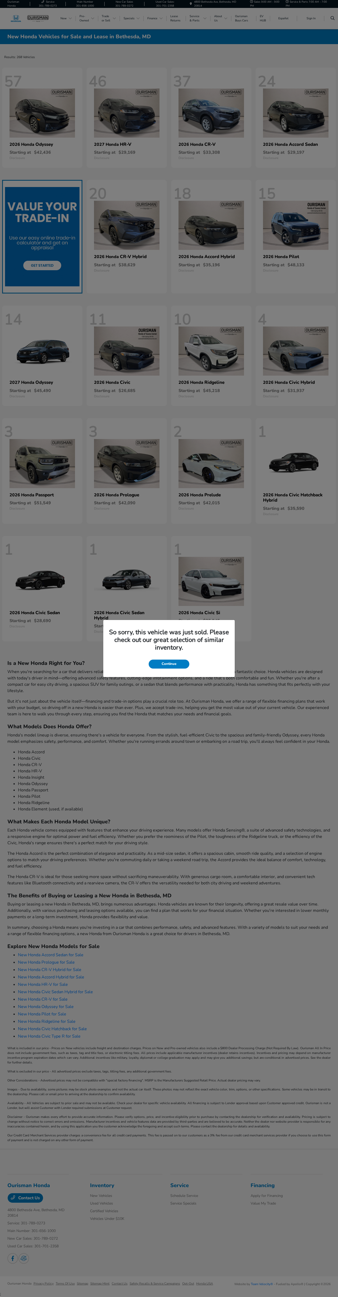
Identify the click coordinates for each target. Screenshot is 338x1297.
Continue (169, 663)
